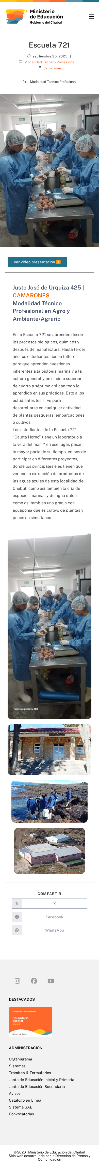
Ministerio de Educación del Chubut (56, 1152)
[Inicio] (24, 82)
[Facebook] (34, 980)
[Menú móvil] (91, 16)
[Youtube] (50, 980)
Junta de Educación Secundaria (37, 1086)
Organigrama (20, 1059)
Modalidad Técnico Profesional (49, 62)
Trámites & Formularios (30, 1073)
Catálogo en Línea (25, 1100)
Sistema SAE (20, 1107)
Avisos (15, 1093)
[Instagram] (17, 980)
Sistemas (17, 1066)
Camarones (52, 68)
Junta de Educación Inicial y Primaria (41, 1079)
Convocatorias (21, 1114)
